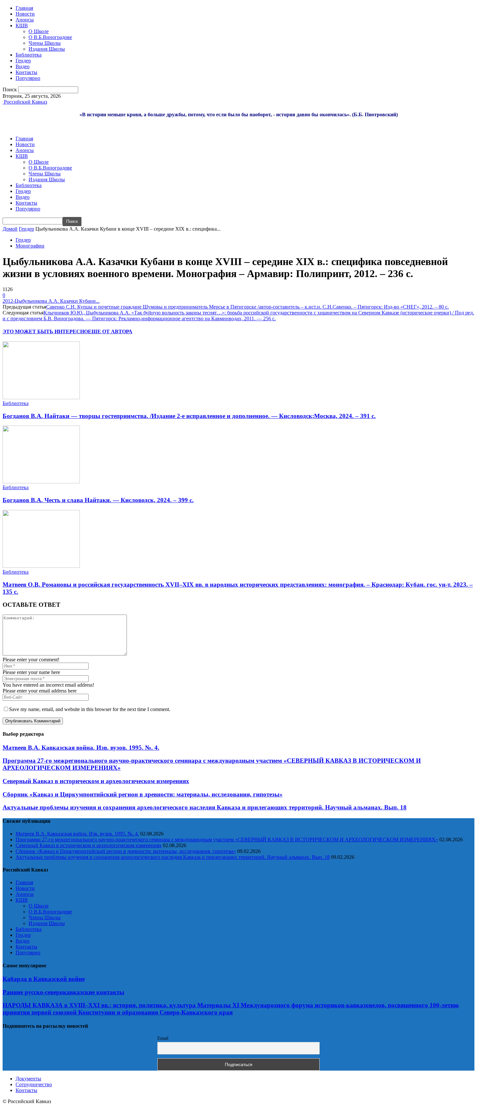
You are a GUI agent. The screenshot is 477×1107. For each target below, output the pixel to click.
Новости (25, 14)
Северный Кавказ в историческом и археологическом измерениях (96, 781)
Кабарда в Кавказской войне (44, 978)
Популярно (28, 78)
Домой (10, 229)
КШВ (22, 25)
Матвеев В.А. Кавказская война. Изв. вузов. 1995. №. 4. (81, 747)
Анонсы (25, 19)
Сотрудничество (34, 1084)
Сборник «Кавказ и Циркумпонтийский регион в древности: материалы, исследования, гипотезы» (143, 794)
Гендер (23, 60)
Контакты (26, 72)
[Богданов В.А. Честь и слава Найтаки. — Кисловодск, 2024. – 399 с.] (41, 481)
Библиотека (29, 54)
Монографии (30, 245)
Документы (28, 1078)
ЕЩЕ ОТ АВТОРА (110, 331)
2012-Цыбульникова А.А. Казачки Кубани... (51, 301)
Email (162, 1038)
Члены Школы (45, 43)
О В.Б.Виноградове (50, 37)
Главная (24, 8)
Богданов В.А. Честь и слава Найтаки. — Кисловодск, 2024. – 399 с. (98, 500)
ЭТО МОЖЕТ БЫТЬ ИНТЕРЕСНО (45, 331)
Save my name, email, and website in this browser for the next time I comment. (89, 709)
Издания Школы (47, 49)
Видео (23, 66)
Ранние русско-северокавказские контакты (63, 992)
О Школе (39, 31)
